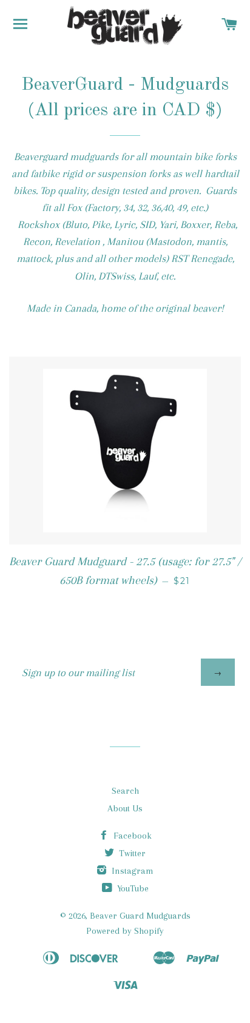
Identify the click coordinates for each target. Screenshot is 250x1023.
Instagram (131, 870)
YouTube (132, 888)
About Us (125, 808)
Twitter (131, 853)
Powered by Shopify (125, 930)
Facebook (131, 835)
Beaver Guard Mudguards (140, 915)
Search (125, 790)
